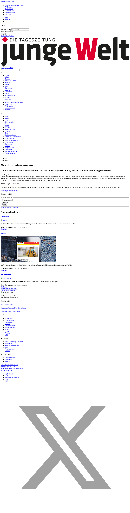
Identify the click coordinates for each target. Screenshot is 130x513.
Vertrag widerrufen (7, 370)
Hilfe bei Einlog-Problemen (9, 207)
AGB (6, 379)
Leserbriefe (8, 91)
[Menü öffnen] (1, 72)
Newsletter (8, 322)
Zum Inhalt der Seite (7, 2)
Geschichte (8, 88)
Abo (6, 18)
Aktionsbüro (9, 9)
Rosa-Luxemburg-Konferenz (14, 5)
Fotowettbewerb (10, 349)
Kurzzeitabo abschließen (9, 289)
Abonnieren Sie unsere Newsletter (12, 368)
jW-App (7, 333)
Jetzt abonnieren (9, 190)
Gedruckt (5, 216)
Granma (7, 351)
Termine (7, 97)
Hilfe (6, 381)
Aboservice (8, 318)
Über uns (8, 99)
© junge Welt (9, 374)
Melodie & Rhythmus (12, 345)
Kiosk (7, 331)
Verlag (7, 93)
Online (3, 233)
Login (3, 34)
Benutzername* (7, 200)
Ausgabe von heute (7, 304)
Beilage (7, 90)
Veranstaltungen (10, 12)
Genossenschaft (10, 10)
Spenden (7, 361)
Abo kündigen (9, 320)
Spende (7, 19)
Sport (6, 86)
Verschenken (6, 274)
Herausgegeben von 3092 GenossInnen (13, 308)
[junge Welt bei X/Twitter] (65, 511)
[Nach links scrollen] (1, 113)
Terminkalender (10, 327)
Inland (7, 77)
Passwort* (5, 202)
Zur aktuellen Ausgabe (8, 290)
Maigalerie (8, 343)
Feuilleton (8, 82)
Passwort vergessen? (7, 36)
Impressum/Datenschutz (12, 377)
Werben (7, 324)
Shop (6, 347)
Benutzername (5, 29)
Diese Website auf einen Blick (10, 311)
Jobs (6, 335)
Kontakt (7, 329)
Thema (7, 84)
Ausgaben (8, 75)
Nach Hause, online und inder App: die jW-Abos (9, 365)
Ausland (7, 79)
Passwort (4, 31)
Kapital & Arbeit (10, 81)
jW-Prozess (8, 7)
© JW (7, 375)
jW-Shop (8, 14)
